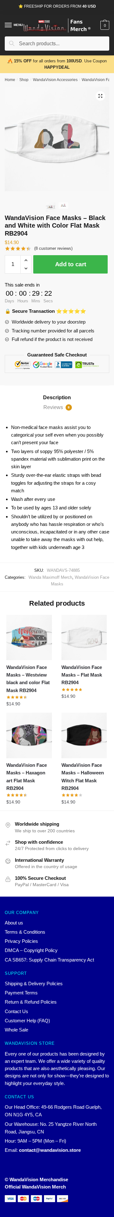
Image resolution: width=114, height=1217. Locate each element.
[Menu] (8, 25)
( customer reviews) (53, 248)
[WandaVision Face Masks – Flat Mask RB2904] (84, 637)
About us (14, 922)
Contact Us (16, 1011)
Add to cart (70, 264)
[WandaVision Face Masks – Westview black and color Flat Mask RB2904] (29, 637)
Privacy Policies (21, 941)
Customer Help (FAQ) (27, 1020)
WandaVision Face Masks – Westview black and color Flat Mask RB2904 (28, 679)
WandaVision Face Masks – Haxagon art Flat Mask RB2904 (26, 776)
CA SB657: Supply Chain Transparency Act (49, 959)
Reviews (56, 407)
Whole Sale (16, 1029)
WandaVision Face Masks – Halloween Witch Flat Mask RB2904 (82, 776)
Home (10, 80)
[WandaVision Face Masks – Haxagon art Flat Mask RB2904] (29, 735)
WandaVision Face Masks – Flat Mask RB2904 (81, 675)
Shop (23, 80)
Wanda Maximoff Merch (50, 577)
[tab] (57, 398)
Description (57, 397)
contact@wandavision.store (50, 1150)
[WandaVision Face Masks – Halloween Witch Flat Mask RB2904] (84, 735)
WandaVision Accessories (55, 80)
